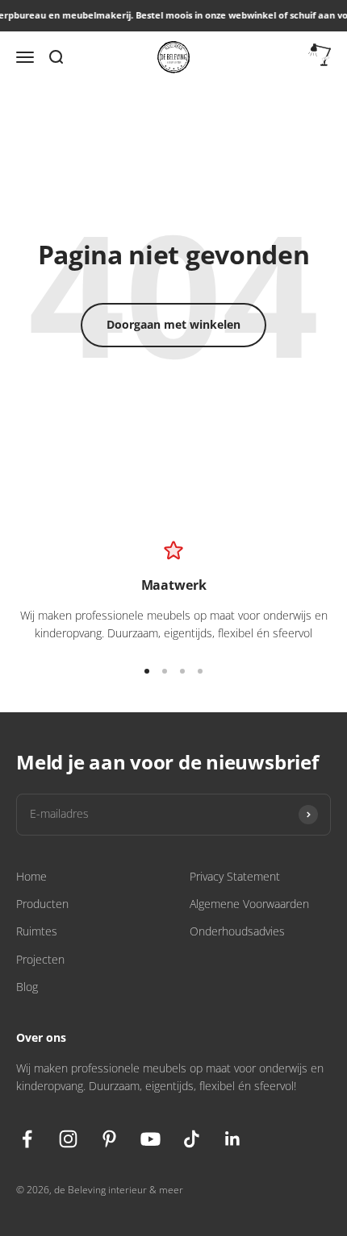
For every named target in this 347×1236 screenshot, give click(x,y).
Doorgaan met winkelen (173, 324)
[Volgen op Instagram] (68, 1139)
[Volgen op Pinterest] (109, 1139)
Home (31, 876)
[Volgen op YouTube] (150, 1139)
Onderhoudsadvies (237, 931)
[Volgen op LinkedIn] (233, 1139)
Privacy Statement (235, 876)
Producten (42, 903)
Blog (27, 986)
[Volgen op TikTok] (192, 1139)
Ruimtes (36, 931)
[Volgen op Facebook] (27, 1139)
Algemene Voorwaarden (249, 903)
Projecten (40, 959)
